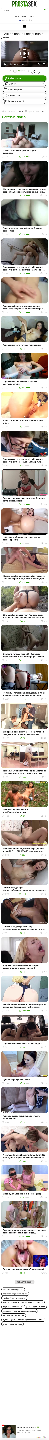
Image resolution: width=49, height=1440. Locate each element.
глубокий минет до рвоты (14, 1298)
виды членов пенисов (12, 1324)
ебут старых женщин (12, 1307)
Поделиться (14, 95)
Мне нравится (10, 71)
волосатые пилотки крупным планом (19, 1311)
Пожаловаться (15, 89)
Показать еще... (25, 1282)
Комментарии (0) (16, 101)
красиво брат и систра (35, 1307)
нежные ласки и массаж (13, 1315)
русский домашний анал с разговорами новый (23, 1320)
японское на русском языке (15, 1294)
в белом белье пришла (13, 1289)
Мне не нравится (14, 71)
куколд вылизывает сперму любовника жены (23, 1302)
